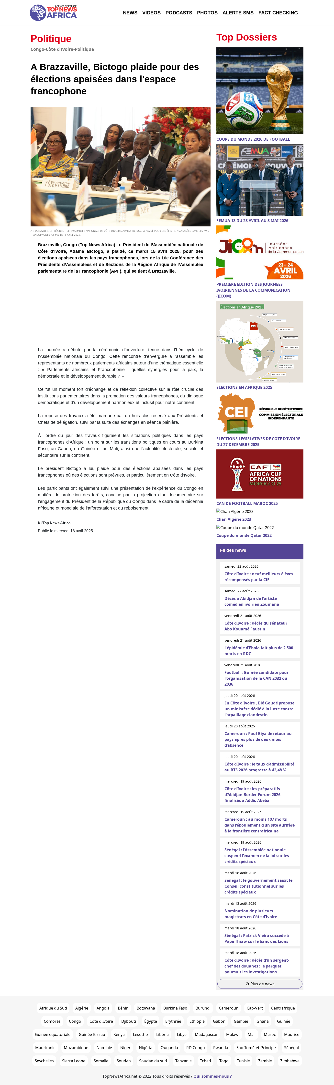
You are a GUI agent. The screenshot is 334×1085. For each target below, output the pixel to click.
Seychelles (44, 1061)
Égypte (150, 1021)
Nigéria (145, 1047)
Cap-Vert (255, 1008)
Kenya (119, 1034)
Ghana (262, 1021)
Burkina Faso (175, 1008)
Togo (224, 1061)
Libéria (162, 1034)
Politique (51, 38)
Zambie (265, 1061)
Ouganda (169, 1047)
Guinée (283, 1021)
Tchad (205, 1061)
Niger (125, 1047)
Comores (52, 1021)
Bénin (123, 1008)
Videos (151, 12)
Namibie (104, 1047)
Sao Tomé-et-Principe (256, 1047)
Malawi (232, 1034)
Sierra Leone (73, 1061)
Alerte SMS (238, 12)
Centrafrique (283, 1008)
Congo (75, 1021)
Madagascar (206, 1034)
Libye (182, 1034)
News (130, 12)
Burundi (203, 1008)
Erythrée (173, 1021)
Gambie (241, 1021)
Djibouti (128, 1021)
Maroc (270, 1034)
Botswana (146, 1008)
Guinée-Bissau (92, 1034)
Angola (103, 1008)
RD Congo (195, 1047)
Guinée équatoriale (52, 1034)
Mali (252, 1034)
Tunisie (243, 1061)
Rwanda (220, 1047)
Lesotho (140, 1034)
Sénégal (291, 1047)
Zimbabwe (290, 1061)
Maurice (291, 1034)
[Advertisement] (120, 312)
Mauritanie (45, 1047)
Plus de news (262, 984)
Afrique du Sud (53, 1008)
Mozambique (76, 1047)
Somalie (101, 1061)
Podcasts (179, 12)
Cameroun (228, 1008)
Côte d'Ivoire (101, 1021)
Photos (207, 12)
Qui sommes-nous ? (212, 1076)
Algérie (81, 1008)
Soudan (124, 1061)
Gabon (219, 1021)
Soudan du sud (153, 1061)
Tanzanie (183, 1061)
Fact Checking (278, 12)
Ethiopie (197, 1021)
